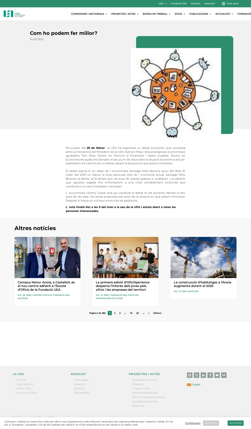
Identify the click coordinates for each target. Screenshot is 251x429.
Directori (195, 3)
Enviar (229, 351)
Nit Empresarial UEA (145, 392)
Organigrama (24, 384)
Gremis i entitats (26, 392)
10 (131, 313)
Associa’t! (209, 3)
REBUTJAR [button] (211, 423)
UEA (161, 3)
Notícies (23, 298)
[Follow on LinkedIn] (203, 375)
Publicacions (198, 13)
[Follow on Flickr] (224, 375)
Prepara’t (138, 384)
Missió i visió (23, 388)
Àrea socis (233, 3)
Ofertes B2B (81, 392)
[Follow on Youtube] (217, 375)
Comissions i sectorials (87, 13)
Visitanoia (138, 405)
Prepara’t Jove (141, 388)
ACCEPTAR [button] (236, 423)
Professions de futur (109, 298)
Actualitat (222, 13)
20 (137, 313)
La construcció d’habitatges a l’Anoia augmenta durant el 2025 (202, 284)
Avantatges (81, 379)
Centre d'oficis (42, 295)
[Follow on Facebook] (210, 375)
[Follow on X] (196, 375)
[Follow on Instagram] (189, 375)
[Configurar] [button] (192, 423)
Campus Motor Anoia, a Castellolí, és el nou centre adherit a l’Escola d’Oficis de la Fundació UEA (46, 286)
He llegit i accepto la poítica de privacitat (176, 345)
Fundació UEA (179, 3)
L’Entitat (21, 379)
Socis (178, 13)
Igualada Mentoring (144, 401)
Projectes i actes (123, 13)
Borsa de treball (155, 13)
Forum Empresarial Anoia (148, 397)
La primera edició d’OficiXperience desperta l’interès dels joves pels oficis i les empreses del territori (123, 286)
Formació (244, 13)
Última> (157, 313)
